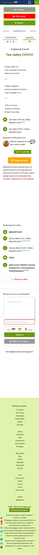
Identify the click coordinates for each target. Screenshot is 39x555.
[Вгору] (1, 547)
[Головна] (1, 518)
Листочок (20, 413)
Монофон (20, 453)
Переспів (20, 465)
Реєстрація (20, 16)
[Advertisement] (19, 204)
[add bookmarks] (1, 522)
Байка (20, 422)
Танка (19, 487)
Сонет (20, 484)
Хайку (11, 257)
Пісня (20, 459)
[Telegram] (1, 531)
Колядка (20, 446)
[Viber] (1, 527)
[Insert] (13, 329)
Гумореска (19, 440)
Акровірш (20, 416)
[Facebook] (1, 539)
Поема (20, 468)
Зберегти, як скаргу (20, 341)
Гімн (20, 437)
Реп (20, 475)
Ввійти (20, 23)
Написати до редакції (20, 510)
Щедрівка (20, 500)
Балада (20, 425)
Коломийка (20, 443)
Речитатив (19, 478)
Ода (20, 456)
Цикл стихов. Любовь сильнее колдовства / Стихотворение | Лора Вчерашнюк (22, 268)
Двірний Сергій (15, 232)
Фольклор (19, 490)
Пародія (19, 462)
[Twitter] (1, 543)
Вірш (20, 431)
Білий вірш (20, 419)
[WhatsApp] (1, 535)
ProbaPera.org (8, 2)
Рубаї (20, 481)
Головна (20, 10)
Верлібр (20, 434)
